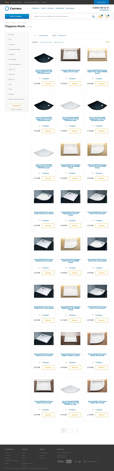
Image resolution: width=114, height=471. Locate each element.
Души (23, 455)
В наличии (11, 34)
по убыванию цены (59, 42)
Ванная (24, 452)
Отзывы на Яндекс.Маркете (31, 2)
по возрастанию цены (46, 42)
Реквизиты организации (11, 460)
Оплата (43, 8)
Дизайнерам (60, 8)
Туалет (24, 458)
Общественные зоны (27, 463)
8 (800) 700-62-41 (61, 455)
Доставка (50, 8)
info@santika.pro (104, 10)
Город (7, 2)
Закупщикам (70, 8)
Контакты (44, 2)
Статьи (42, 458)
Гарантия (42, 455)
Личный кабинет (101, 2)
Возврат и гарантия (16, 2)
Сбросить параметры (17, 109)
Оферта (7, 463)
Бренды (24, 465)
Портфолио (35, 8)
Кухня (23, 460)
